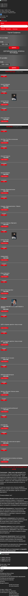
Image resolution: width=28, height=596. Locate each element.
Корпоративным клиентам (7, 579)
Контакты (2, 581)
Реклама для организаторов (7, 578)
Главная (3, 29)
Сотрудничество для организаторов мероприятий (12, 576)
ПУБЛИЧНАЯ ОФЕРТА (5, 575)
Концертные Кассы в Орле (7, 573)
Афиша (2, 570)
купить (14, 47)
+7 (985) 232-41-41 (3, 6)
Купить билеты (4, 87)
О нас (1, 571)
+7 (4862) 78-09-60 (3, 4)
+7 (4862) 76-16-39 (3, 5)
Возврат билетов (4, 583)
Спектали (15, 29)
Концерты (8, 29)
